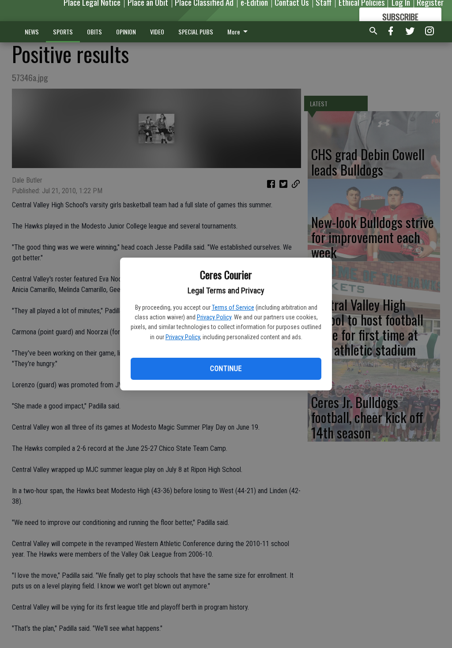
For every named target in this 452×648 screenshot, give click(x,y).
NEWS (32, 31)
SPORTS (63, 31)
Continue (225, 368)
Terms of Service (233, 307)
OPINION (126, 31)
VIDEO (157, 31)
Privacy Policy (214, 317)
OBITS (94, 31)
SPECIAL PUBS (195, 31)
